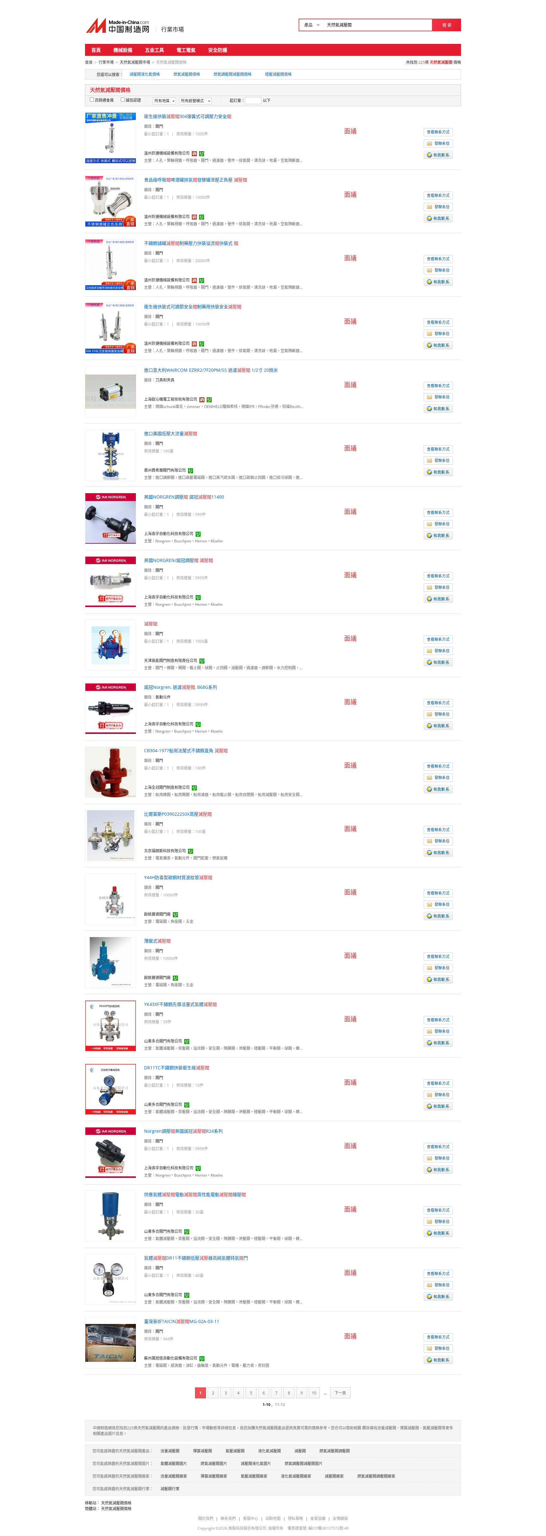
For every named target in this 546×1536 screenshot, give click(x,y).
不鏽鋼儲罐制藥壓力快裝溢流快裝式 (191, 243)
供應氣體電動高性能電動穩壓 (195, 1194)
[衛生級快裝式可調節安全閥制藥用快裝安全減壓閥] (110, 327)
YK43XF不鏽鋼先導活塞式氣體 (180, 1004)
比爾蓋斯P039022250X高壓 (178, 814)
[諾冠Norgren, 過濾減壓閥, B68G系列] (110, 708)
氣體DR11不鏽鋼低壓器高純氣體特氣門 (196, 1258)
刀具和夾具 (164, 380)
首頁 (96, 50)
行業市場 (172, 29)
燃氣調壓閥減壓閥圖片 (304, 1463)
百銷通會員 (104, 100)
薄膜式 (157, 941)
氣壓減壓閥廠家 (254, 1476)
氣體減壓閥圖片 (174, 1463)
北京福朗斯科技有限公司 (165, 851)
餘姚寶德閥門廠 (157, 914)
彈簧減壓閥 (202, 1451)
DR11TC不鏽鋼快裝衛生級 (176, 1068)
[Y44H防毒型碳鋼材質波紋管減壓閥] (110, 898)
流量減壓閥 (170, 1451)
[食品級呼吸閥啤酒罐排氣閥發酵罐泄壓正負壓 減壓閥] (110, 201)
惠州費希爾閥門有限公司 (165, 470)
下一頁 (340, 1393)
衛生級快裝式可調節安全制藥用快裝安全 (192, 307)
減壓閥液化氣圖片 (256, 1463)
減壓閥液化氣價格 (145, 74)
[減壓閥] (111, 644)
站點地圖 (273, 1518)
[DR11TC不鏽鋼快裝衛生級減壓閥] (110, 1088)
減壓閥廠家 (334, 1476)
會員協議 (317, 1518)
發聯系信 (442, 143)
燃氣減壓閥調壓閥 (334, 1451)
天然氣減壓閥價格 (116, 1503)
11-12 (280, 1404)
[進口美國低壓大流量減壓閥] (110, 454)
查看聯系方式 (438, 132)
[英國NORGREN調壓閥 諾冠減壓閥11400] (110, 518)
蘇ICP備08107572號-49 (328, 1528)
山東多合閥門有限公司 (163, 1041)
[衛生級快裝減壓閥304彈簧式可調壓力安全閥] (110, 137)
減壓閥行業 (170, 1489)
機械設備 (122, 50)
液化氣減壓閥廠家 (296, 1476)
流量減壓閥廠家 (174, 1476)
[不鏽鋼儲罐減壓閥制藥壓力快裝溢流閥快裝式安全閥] (110, 264)
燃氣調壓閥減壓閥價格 (233, 74)
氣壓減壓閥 (235, 1451)
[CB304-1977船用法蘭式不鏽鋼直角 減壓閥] (110, 771)
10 (314, 1393)
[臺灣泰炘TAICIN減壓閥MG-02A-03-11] (110, 1342)
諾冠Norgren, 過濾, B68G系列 (180, 687)
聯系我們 (228, 1518)
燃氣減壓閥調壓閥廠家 (376, 1476)
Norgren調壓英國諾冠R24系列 (183, 1131)
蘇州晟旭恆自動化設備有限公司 (170, 1358)
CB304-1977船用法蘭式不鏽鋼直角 (186, 750)
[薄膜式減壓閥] (111, 962)
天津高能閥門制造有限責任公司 (170, 660)
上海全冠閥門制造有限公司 (167, 787)
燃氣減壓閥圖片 (214, 1463)
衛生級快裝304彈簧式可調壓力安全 (187, 116)
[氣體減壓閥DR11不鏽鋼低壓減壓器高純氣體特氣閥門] (110, 1279)
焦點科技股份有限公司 (247, 1528)
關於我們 (205, 1518)
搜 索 (447, 25)
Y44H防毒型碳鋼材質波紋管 (178, 877)
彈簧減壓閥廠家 (214, 1476)
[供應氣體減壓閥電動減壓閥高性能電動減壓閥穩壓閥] (111, 1215)
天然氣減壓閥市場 (135, 62)
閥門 (159, 126)
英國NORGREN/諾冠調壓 (178, 560)
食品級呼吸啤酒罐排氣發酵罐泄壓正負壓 (195, 180)
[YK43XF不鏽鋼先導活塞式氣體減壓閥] (110, 1025)
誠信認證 (133, 100)
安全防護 (217, 50)
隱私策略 (295, 1518)
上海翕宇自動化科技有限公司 (168, 533)
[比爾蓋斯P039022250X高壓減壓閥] (110, 835)
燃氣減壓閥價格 (186, 74)
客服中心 (250, 1518)
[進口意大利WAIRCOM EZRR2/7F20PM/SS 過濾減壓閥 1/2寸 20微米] (110, 391)
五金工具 (154, 50)
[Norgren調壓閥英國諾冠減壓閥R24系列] (110, 1152)
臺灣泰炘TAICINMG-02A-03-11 (181, 1321)
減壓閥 (300, 1451)
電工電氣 (186, 50)
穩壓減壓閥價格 (278, 74)
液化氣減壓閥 (269, 1451)
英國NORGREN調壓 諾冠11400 (184, 497)
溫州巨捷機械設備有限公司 (167, 153)
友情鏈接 (340, 1518)
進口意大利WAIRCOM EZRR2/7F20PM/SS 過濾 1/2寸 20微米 (211, 370)
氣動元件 (163, 697)
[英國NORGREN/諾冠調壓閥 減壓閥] (110, 581)
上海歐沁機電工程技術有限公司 (170, 399)
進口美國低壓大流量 (170, 433)
